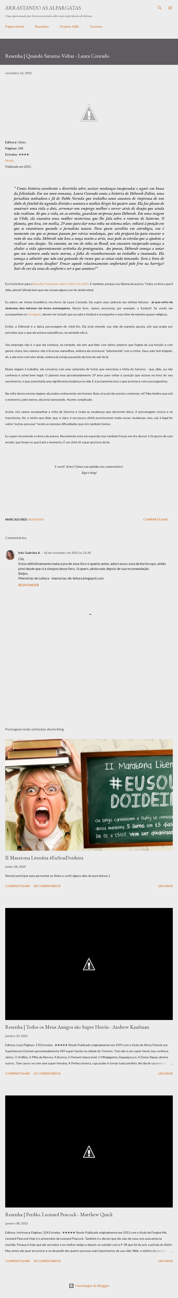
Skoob (9, 160)
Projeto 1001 (69, 26)
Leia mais (165, 886)
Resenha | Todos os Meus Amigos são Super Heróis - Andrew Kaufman (77, 1026)
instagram (34, 314)
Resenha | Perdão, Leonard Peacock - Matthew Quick (59, 1214)
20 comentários (47, 1261)
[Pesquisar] (159, 7)
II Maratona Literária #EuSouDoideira (44, 857)
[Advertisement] (89, 491)
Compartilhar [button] (155, 519)
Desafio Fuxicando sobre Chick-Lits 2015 (61, 284)
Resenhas (42, 26)
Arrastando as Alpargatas (43, 7)
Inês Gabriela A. (29, 552)
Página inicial (14, 26)
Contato (96, 26)
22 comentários (47, 1073)
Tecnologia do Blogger (91, 1286)
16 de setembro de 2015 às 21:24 (67, 552)
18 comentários (47, 886)
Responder (28, 585)
